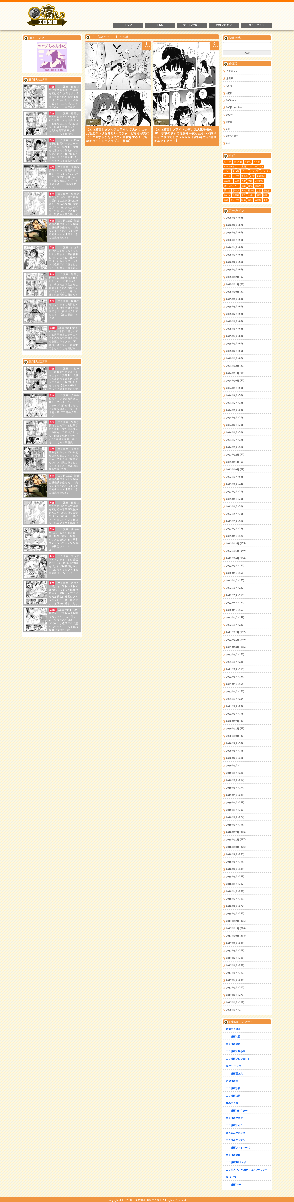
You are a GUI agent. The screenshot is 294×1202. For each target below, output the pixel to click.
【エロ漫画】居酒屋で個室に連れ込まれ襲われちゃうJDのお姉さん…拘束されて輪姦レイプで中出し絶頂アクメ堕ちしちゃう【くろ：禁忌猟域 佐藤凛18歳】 (63, 620)
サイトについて (192, 25)
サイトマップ (256, 25)
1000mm (231, 100)
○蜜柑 (229, 93)
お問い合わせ (224, 25)
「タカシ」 (232, 71)
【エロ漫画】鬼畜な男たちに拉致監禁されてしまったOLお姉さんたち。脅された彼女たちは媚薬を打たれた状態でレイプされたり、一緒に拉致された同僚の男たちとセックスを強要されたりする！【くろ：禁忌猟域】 (52, 288)
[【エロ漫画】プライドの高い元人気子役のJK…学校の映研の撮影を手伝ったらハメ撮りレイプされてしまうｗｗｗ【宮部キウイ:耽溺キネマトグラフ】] (186, 84)
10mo (229, 122)
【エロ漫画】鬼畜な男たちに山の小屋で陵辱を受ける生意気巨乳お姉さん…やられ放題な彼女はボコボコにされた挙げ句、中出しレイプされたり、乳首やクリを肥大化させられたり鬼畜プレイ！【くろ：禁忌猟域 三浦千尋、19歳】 (51, 207)
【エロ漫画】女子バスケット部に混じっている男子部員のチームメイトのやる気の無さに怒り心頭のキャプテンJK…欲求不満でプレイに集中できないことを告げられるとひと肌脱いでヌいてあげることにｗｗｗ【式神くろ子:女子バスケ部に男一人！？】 (51, 342)
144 (228, 129)
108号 (229, 115)
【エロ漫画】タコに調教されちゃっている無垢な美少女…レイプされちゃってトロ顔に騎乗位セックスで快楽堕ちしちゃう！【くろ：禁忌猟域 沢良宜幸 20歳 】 (64, 459)
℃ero (229, 86)
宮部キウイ (93, 121)
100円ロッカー (234, 107)
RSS (160, 25)
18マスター (232, 136)
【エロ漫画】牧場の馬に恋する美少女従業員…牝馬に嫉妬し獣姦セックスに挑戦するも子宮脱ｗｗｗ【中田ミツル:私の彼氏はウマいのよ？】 (64, 539)
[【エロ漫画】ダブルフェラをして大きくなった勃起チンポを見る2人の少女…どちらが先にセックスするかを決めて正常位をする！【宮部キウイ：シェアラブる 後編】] (118, 84)
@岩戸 (229, 78)
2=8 (228, 143)
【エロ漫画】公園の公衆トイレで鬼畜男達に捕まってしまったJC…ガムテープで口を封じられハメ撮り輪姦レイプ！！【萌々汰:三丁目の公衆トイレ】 (64, 177)
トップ (128, 25)
